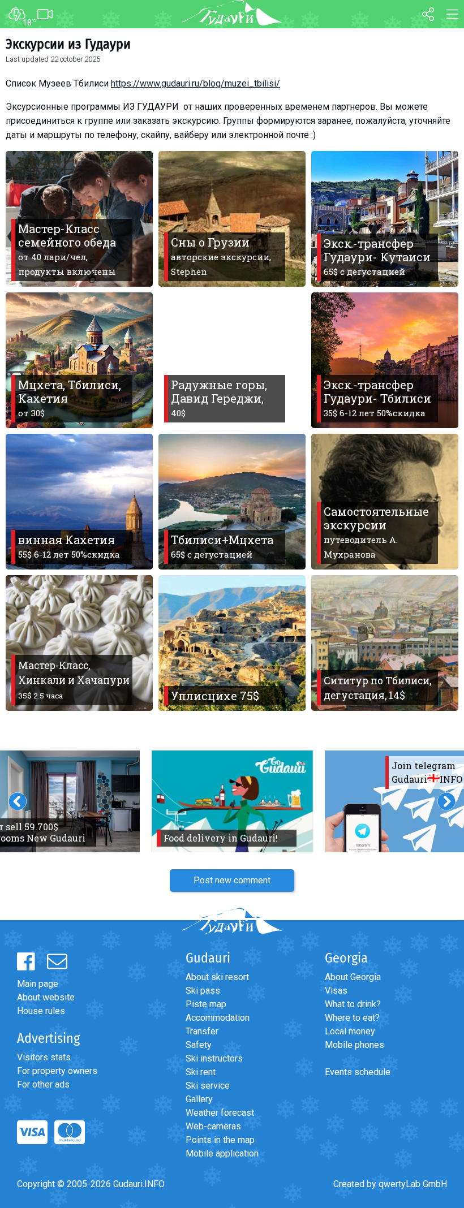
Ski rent (201, 1072)
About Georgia (353, 977)
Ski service (208, 1085)
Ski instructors (214, 1058)
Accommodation (218, 1017)
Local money (350, 1031)
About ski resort (217, 977)
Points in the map (220, 1139)
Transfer (202, 1031)
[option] (232, 801)
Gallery (199, 1099)
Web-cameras (213, 1126)
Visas (336, 990)
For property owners (57, 1070)
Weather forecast (220, 1112)
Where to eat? (352, 1017)
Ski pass (203, 990)
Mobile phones (354, 1044)
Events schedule (357, 1072)
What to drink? (353, 1004)
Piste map (206, 1004)
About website (46, 997)
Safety (199, 1044)
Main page (37, 983)
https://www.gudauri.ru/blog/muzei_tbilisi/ (195, 83)
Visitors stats (44, 1057)
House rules (41, 1011)
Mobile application (222, 1153)
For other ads (43, 1084)
